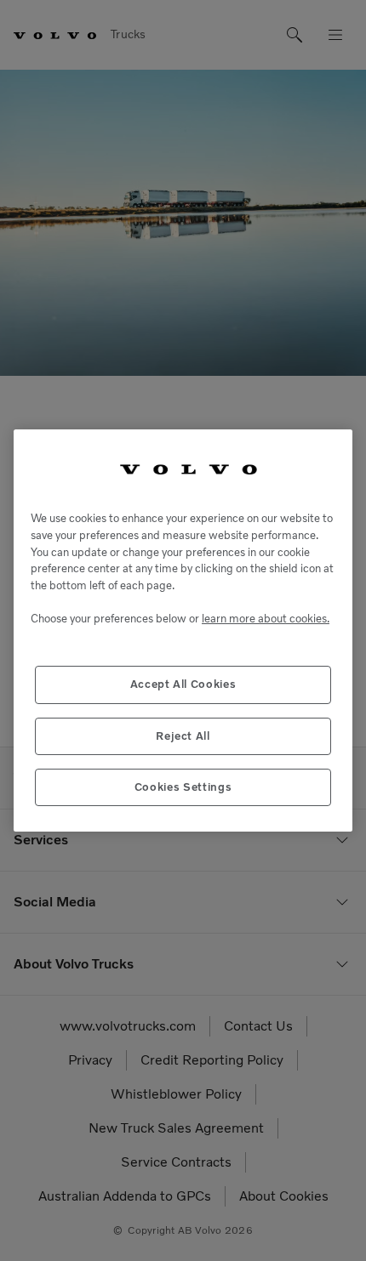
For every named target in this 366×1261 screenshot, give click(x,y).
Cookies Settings (183, 787)
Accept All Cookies (183, 684)
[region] (183, 630)
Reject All (183, 736)
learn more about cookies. (265, 618)
